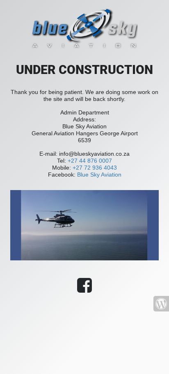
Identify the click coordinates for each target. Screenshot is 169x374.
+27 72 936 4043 (95, 167)
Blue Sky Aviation (99, 174)
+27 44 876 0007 (90, 160)
